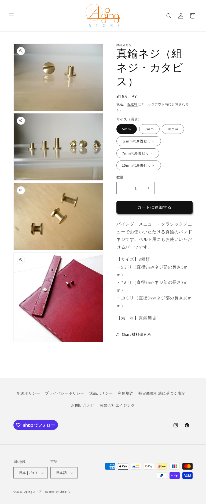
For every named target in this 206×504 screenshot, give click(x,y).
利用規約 (125, 393)
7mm (149, 129)
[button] (11, 16)
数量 (120, 177)
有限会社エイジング (117, 405)
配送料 (132, 104)
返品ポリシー (101, 393)
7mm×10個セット (137, 153)
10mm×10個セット (138, 165)
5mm (126, 129)
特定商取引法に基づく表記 (161, 393)
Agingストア (33, 492)
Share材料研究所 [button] (136, 334)
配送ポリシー (28, 393)
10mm (172, 129)
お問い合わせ (83, 405)
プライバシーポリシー (64, 393)
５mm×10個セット (138, 141)
